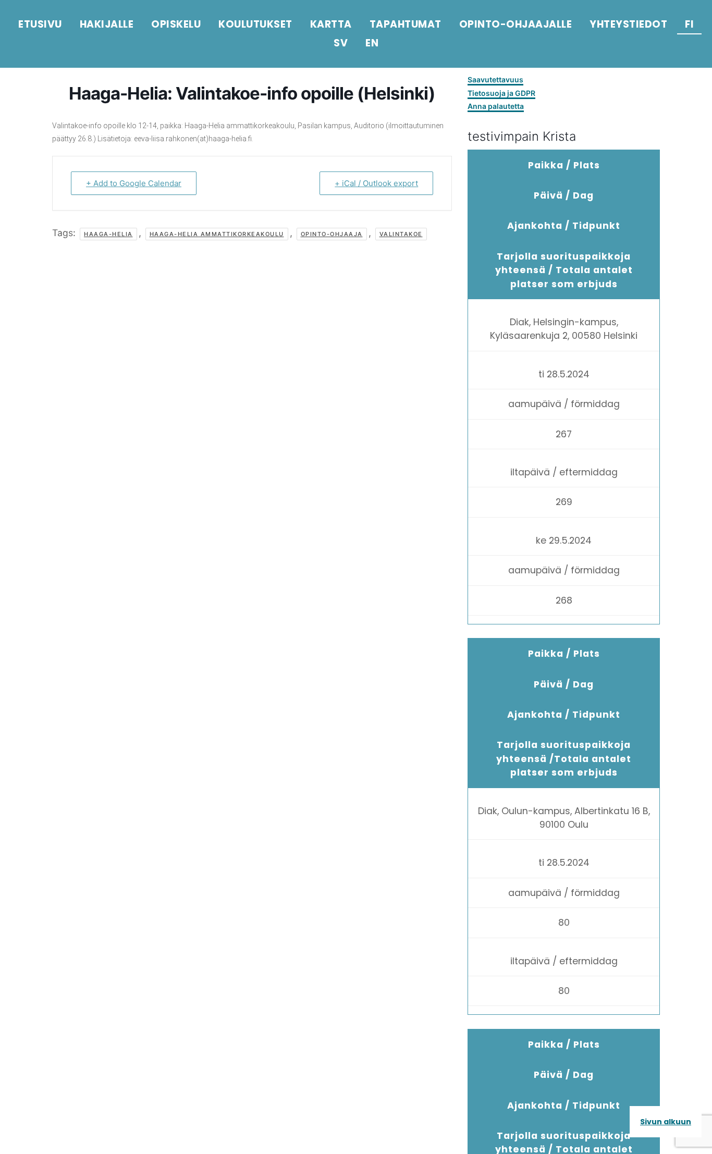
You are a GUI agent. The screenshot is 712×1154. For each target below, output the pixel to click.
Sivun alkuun (665, 1121)
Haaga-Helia (108, 234)
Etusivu (40, 24)
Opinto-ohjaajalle (515, 24)
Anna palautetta (496, 106)
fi (689, 24)
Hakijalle (107, 24)
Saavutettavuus (495, 79)
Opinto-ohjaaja (332, 234)
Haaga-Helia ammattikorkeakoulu (217, 234)
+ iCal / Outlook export (376, 183)
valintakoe (401, 234)
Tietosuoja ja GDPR (501, 93)
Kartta (331, 24)
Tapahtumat (405, 24)
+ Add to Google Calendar (133, 183)
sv (341, 43)
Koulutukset (255, 24)
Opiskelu (176, 24)
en (371, 43)
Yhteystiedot (628, 24)
